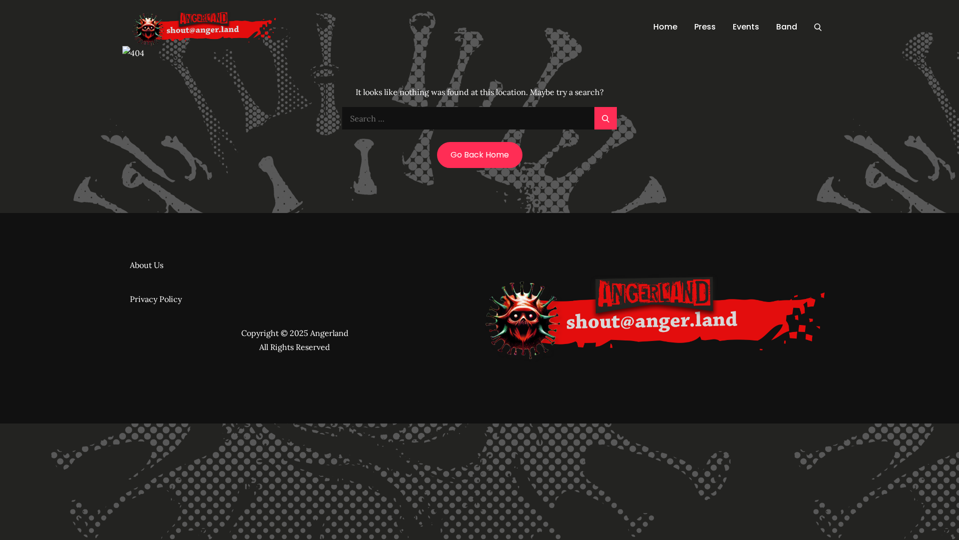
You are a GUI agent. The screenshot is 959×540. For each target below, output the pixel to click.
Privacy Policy (156, 299)
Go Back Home (480, 154)
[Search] (818, 27)
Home (665, 26)
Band (786, 26)
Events (746, 26)
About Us (146, 265)
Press (705, 26)
